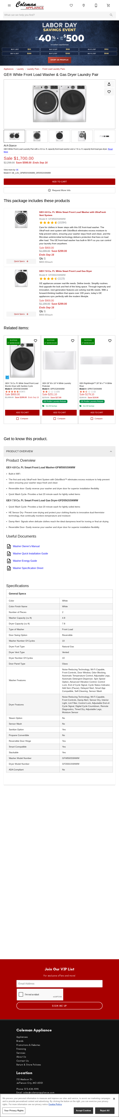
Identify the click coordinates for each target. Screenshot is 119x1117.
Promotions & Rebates (28, 1045)
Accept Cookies (83, 1110)
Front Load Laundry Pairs (53, 69)
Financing (21, 1048)
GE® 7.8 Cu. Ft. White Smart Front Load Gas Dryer (65, 271)
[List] (71, 5)
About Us (21, 1056)
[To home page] (29, 5)
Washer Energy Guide (25, 561)
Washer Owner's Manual (26, 546)
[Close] (114, 1098)
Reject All (104, 1110)
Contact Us (22, 1060)
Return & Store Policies (28, 1064)
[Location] (83, 5)
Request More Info (61, 190)
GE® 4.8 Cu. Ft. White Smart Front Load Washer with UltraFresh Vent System (72, 213)
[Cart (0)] (108, 5)
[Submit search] (111, 15)
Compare (24, 419)
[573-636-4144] (96, 5)
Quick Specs (19, 261)
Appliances (9, 69)
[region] (59, 1105)
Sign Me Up (59, 1005)
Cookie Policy (55, 1104)
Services (20, 1053)
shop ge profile (59, 60)
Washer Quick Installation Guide (30, 553)
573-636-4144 (31, 1089)
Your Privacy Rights (14, 1110)
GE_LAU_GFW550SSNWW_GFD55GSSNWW (31, 173)
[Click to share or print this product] (109, 84)
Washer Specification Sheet (28, 568)
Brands (19, 1041)
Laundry (20, 69)
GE (17, 170)
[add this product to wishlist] (109, 92)
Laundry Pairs (33, 69)
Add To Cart (59, 181)
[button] (9, 5)
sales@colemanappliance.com (38, 1092)
